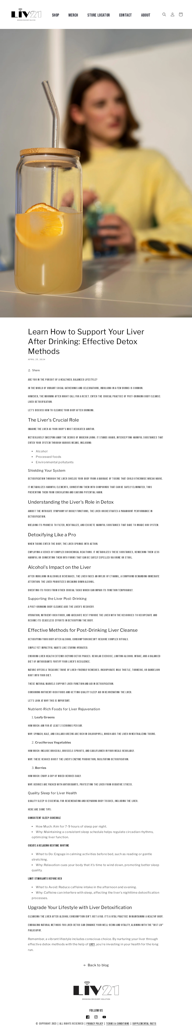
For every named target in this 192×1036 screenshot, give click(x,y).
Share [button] (36, 370)
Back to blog (98, 965)
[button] (164, 14)
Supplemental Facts (144, 1023)
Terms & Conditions (117, 1023)
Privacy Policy (94, 1023)
